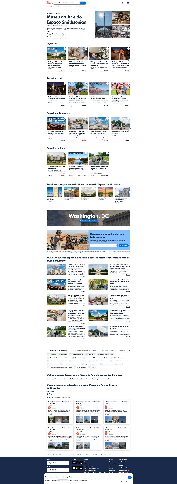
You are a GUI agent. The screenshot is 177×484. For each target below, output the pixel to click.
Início (48, 454)
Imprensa (111, 468)
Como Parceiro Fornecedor (124, 461)
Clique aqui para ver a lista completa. (101, 379)
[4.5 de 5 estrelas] (51, 34)
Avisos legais (87, 464)
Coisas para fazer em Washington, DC (69, 454)
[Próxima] (129, 60)
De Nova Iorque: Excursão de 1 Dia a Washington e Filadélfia (88, 402)
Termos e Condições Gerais (90, 470)
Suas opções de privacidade (90, 468)
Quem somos (112, 461)
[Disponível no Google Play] (77, 463)
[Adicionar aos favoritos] (65, 48)
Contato (86, 461)
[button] (56, 60)
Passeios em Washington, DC (87, 454)
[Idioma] (122, 2)
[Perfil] (128, 2)
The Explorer (111, 472)
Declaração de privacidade (76, 252)
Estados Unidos (54, 454)
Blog (110, 466)
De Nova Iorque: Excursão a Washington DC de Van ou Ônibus (59, 402)
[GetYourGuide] (49, 3)
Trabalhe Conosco (113, 464)
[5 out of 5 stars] (60, 405)
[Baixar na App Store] (77, 468)
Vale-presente (112, 470)
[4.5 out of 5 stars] (51, 397)
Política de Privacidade (89, 466)
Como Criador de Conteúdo (122, 464)
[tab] (58, 350)
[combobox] (66, 2)
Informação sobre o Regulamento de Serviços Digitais (95, 472)
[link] (56, 60)
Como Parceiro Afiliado (123, 467)
